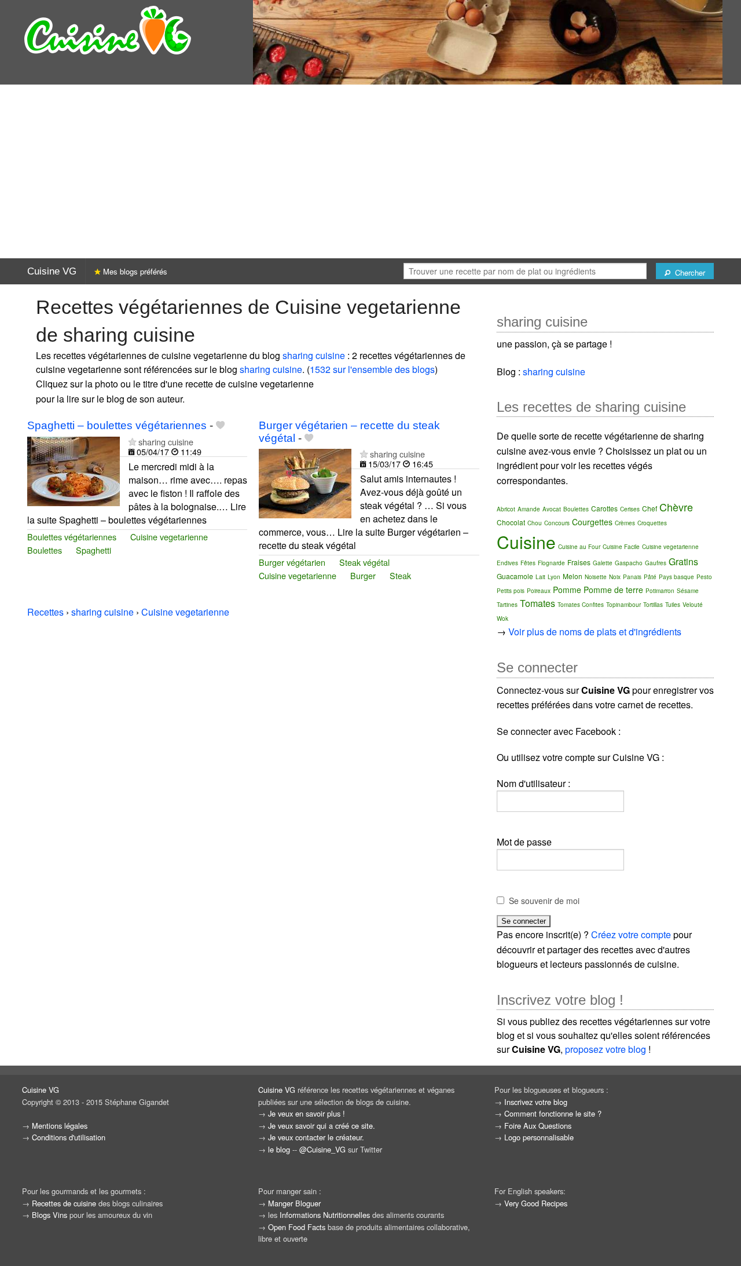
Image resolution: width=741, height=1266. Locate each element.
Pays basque (676, 577)
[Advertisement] (370, 171)
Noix (615, 577)
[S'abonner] (132, 442)
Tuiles (672, 605)
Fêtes (527, 563)
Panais (632, 577)
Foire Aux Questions (537, 1125)
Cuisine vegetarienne (169, 536)
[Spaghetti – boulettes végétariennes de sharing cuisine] (73, 470)
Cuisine (526, 541)
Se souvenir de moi (544, 900)
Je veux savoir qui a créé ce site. (321, 1125)
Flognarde (551, 563)
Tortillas (653, 605)
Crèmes (625, 523)
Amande (529, 509)
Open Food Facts (296, 1226)
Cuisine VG (51, 271)
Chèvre (676, 506)
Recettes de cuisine (64, 1203)
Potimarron (659, 591)
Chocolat (511, 522)
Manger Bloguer (294, 1203)
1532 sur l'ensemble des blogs (372, 369)
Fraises (578, 562)
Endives (507, 563)
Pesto (704, 577)
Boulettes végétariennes (71, 536)
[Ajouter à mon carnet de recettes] (220, 425)
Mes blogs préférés (134, 271)
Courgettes (592, 522)
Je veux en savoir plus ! (306, 1113)
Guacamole (515, 576)
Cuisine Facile (621, 547)
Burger (363, 575)
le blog (279, 1149)
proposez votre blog (605, 1049)
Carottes (604, 508)
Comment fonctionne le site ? (552, 1113)
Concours (557, 523)
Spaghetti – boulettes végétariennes (117, 425)
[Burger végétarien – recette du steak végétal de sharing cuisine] (305, 482)
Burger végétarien (292, 562)
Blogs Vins (49, 1214)
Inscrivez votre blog (535, 1101)
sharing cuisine (314, 355)
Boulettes (44, 550)
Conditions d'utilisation (68, 1137)
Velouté (693, 605)
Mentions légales (59, 1125)
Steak (400, 575)
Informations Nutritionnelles (325, 1214)
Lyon (554, 577)
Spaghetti (93, 550)
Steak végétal (364, 562)
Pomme (567, 589)
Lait (540, 577)
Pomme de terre (613, 589)
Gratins (683, 561)
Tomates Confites (580, 605)
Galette (602, 563)
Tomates (537, 603)
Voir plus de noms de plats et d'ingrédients (594, 631)
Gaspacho (629, 563)
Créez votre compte (631, 934)
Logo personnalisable (539, 1137)
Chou (534, 523)
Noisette (596, 577)
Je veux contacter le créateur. (316, 1137)
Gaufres (655, 563)
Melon (572, 576)
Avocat (551, 509)
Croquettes (652, 523)
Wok (502, 618)
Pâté (650, 577)
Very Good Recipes (535, 1203)
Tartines (507, 605)
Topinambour (623, 605)
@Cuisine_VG (322, 1149)
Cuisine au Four (579, 547)
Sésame (688, 591)
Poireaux (539, 591)
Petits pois (510, 591)
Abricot (506, 509)
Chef (649, 508)
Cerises (630, 509)
